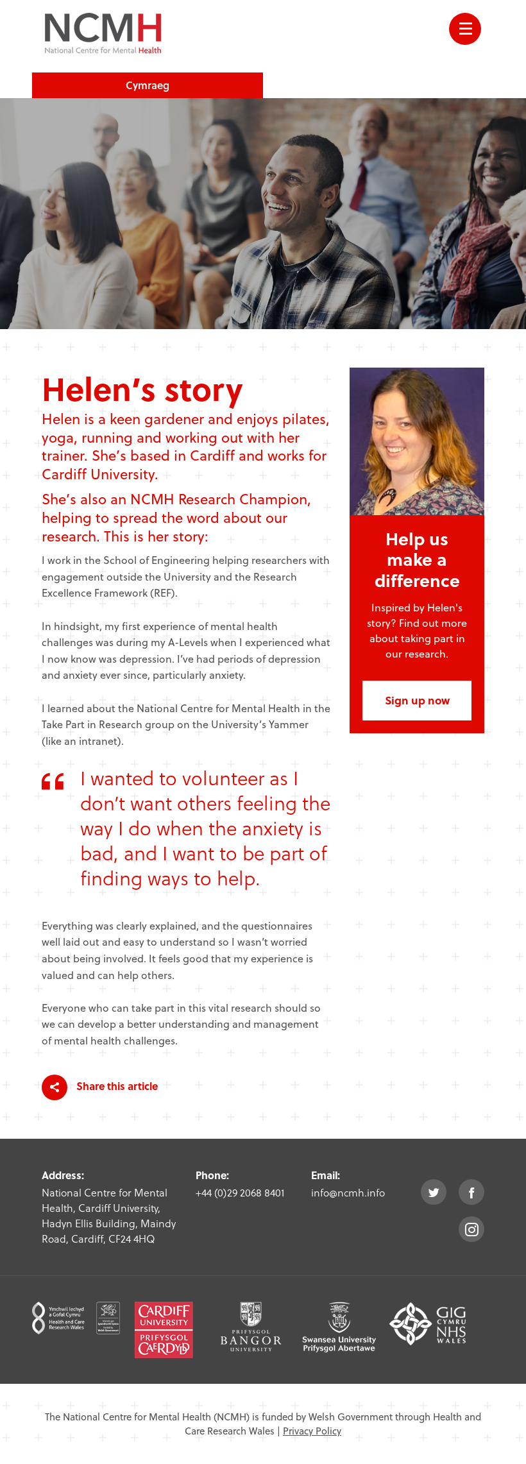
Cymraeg (147, 85)
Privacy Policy (312, 1431)
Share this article (116, 1085)
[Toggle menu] (465, 29)
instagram (471, 1229)
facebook (471, 1192)
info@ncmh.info (348, 1192)
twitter (433, 1192)
